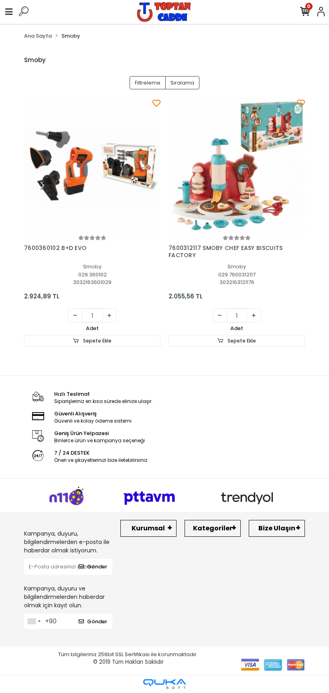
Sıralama (182, 83)
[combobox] (33, 621)
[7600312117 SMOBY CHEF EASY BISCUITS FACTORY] (237, 165)
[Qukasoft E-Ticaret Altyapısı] (164, 684)
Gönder (97, 566)
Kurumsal (148, 528)
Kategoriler (212, 528)
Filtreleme (147, 83)
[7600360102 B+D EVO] (92, 165)
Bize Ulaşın (276, 528)
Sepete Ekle (97, 340)
